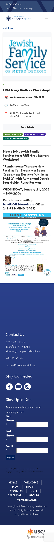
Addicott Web (33, 514)
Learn (30, 487)
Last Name (10, 435)
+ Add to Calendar (27, 127)
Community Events (34, 134)
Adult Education (13, 134)
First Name (10, 420)
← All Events (8, 28)
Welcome (31, 482)
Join (33, 491)
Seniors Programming (16, 138)
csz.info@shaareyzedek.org (19, 8)
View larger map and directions (23, 351)
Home (13, 482)
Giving (34, 495)
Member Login (27, 500)
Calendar (15, 495)
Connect (16, 491)
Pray (15, 487)
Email (9, 448)
